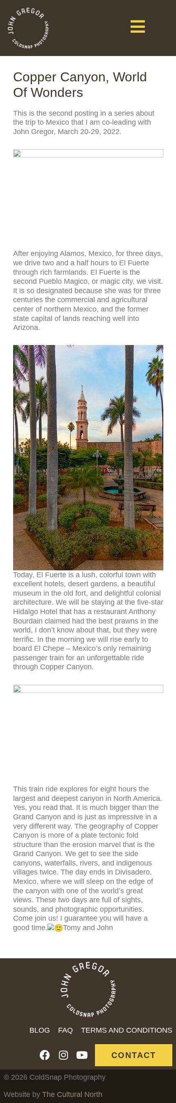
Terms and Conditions (126, 1030)
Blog (39, 1030)
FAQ (65, 1030)
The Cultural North (72, 1094)
